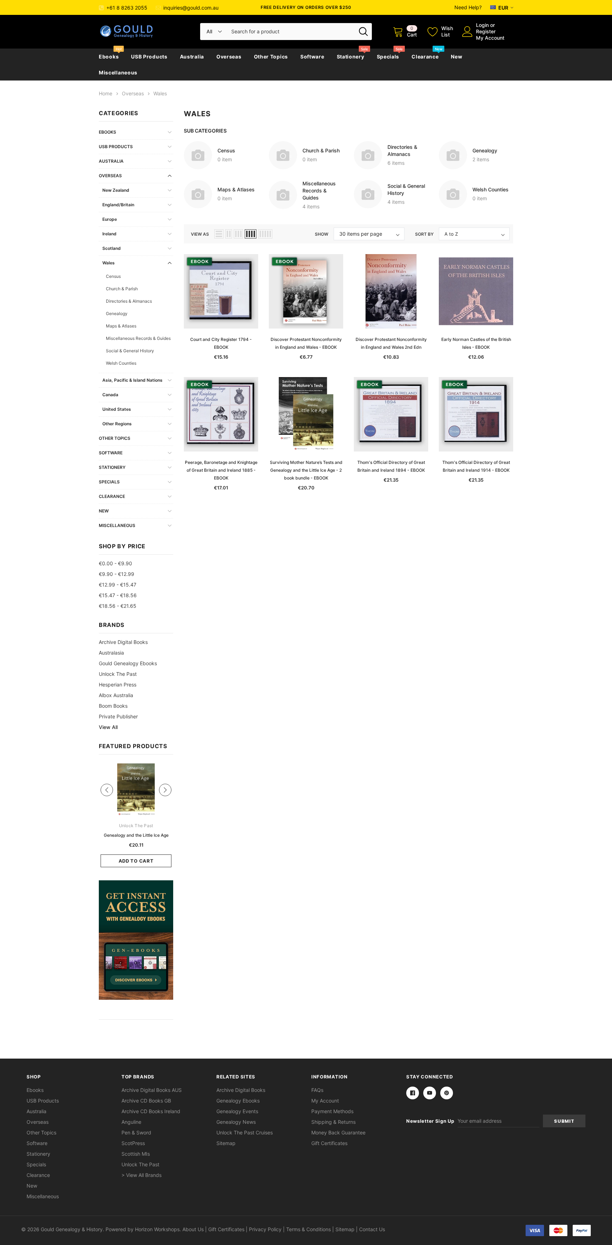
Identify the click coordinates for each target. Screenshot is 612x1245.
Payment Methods (332, 1111)
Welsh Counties (121, 363)
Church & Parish (122, 288)
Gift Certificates (329, 1143)
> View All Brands (141, 1175)
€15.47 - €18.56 (118, 595)
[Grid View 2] (228, 234)
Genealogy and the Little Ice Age (136, 835)
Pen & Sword (136, 1132)
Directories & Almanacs (129, 301)
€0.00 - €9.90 (115, 563)
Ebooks (109, 57)
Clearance (425, 57)
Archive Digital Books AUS (151, 1090)
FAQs (317, 1090)
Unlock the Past (118, 674)
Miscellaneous (118, 72)
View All (108, 727)
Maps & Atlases (121, 326)
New (456, 57)
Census (113, 276)
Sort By (424, 234)
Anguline (131, 1122)
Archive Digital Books (240, 1090)
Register (485, 31)
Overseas (229, 57)
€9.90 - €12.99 (116, 574)
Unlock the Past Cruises (244, 1132)
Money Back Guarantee (338, 1132)
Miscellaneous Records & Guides (138, 338)
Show (321, 234)
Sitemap (226, 1143)
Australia (192, 57)
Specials (388, 57)
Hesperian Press (117, 685)
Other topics (271, 57)
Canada (110, 394)
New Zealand (115, 190)
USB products (149, 57)
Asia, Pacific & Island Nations (132, 380)
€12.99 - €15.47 (117, 585)
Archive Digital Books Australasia (123, 647)
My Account (490, 38)
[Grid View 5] (265, 234)
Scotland (111, 248)
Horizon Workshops (157, 1229)
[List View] (218, 234)
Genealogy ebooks (238, 1101)
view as (200, 234)
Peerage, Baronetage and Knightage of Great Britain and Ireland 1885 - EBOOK (221, 470)
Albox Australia (116, 695)
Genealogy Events (237, 1111)
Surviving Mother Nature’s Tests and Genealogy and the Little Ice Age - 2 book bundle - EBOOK (306, 470)
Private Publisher (118, 716)
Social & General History (130, 350)
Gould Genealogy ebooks (128, 663)
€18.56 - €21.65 (117, 606)
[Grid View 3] (238, 234)
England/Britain (118, 204)
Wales (108, 262)
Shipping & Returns (333, 1122)
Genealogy (117, 313)
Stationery (350, 57)
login (482, 25)
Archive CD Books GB (146, 1101)
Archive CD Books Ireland (150, 1111)
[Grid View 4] (250, 234)
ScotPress (133, 1143)
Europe (109, 219)
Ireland (109, 233)
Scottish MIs (135, 1154)
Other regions (117, 423)
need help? (468, 7)
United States (116, 409)
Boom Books (113, 706)
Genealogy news (236, 1122)
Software (312, 57)
